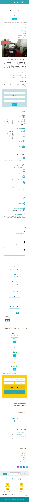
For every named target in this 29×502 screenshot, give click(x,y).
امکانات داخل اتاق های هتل (21, 461)
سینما (11, 478)
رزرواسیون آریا (18, 2)
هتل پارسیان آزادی (18, 494)
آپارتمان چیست (23, 455)
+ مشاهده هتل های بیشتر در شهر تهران (9, 373)
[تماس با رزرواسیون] (7, 489)
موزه (19, 478)
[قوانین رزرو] (21, 489)
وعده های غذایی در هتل (22, 457)
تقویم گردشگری (15, 478)
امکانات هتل (22, 32)
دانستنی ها (15, 480)
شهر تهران (18, 5)
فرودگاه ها (26, 480)
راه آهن (18, 480)
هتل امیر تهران (14, 333)
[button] (4, 53)
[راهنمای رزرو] (7, 484)
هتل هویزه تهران (14, 347)
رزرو (14, 342)
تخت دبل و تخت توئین (22, 459)
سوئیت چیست (23, 453)
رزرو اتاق (23, 30)
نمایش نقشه (25, 24)
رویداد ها (22, 480)
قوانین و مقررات (21, 35)
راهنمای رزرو (7, 486)
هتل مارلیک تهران (14, 361)
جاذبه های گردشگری (24, 478)
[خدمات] (21, 484)
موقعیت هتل (22, 34)
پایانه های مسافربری (5, 478)
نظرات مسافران (21, 37)
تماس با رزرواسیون (8, 491)
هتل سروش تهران (12, 5)
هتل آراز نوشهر (11, 494)
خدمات (21, 486)
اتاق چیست (24, 451)
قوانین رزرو (21, 491)
